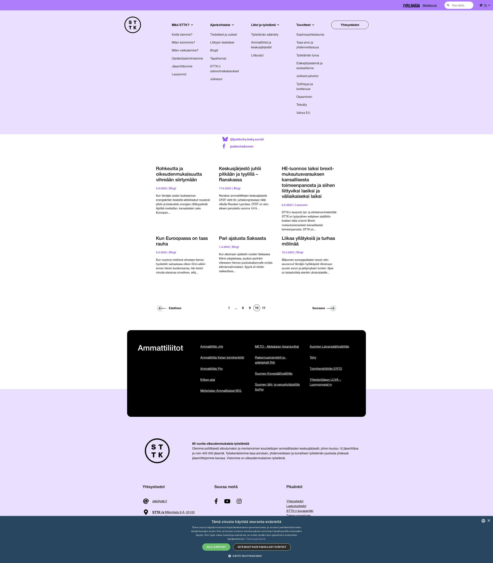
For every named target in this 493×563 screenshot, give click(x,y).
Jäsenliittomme (182, 66)
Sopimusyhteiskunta (310, 34)
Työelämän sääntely (264, 34)
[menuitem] (487, 5)
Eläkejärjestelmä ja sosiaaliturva (309, 65)
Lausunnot (179, 74)
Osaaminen (304, 96)
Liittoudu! (257, 55)
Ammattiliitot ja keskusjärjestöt (261, 44)
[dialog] (246, 539)
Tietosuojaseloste (298, 515)
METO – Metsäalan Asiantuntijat (277, 346)
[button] (246, 556)
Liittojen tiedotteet (222, 42)
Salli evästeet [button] (216, 547)
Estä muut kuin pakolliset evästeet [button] (262, 547)
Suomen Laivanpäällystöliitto (329, 346)
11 (264, 307)
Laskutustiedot (296, 506)
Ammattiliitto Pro (211, 368)
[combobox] (458, 5)
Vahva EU (303, 112)
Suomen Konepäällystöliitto (274, 373)
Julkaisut (216, 79)
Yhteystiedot (350, 25)
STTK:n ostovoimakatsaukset (224, 68)
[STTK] (132, 25)
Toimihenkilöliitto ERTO (326, 368)
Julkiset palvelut (307, 76)
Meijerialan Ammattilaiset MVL (221, 390)
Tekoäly (301, 104)
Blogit (214, 50)
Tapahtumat (218, 58)
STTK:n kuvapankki (299, 510)
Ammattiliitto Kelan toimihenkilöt (222, 357)
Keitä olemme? (182, 34)
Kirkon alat (207, 379)
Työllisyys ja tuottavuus (304, 86)
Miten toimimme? (183, 42)
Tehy (313, 357)
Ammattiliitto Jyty (211, 346)
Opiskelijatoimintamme (187, 58)
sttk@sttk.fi (159, 501)
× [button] (488, 520)
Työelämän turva (307, 55)
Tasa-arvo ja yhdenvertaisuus (307, 44)
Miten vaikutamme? (185, 50)
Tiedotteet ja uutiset (223, 34)
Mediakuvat (430, 5)
